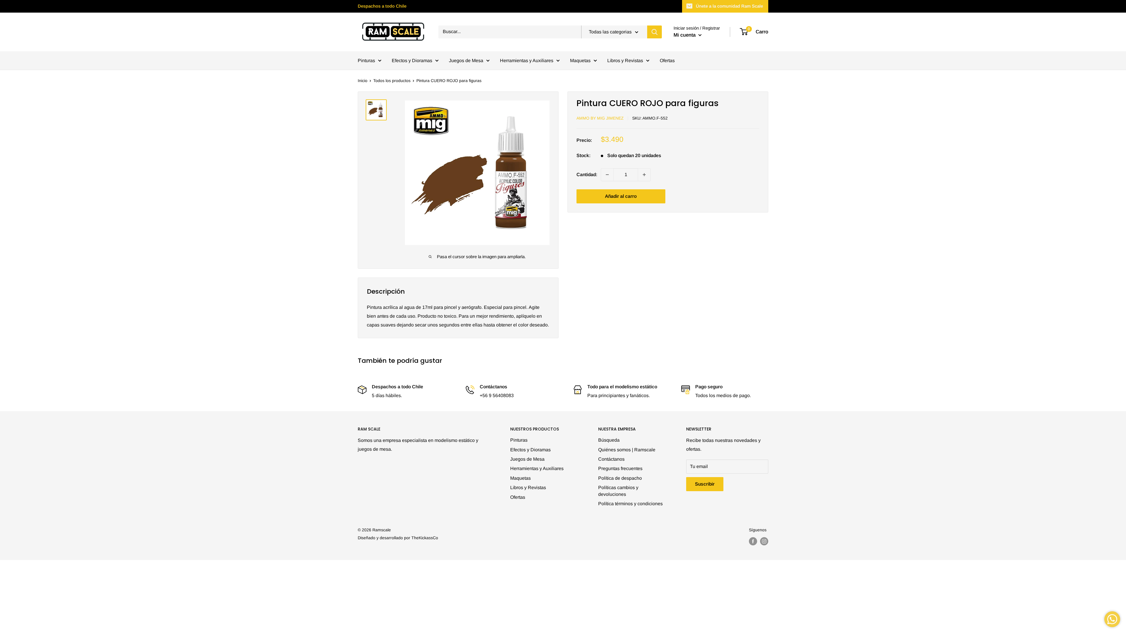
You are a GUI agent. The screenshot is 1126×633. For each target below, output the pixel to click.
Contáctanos (611, 459)
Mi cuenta (685, 35)
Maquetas (580, 60)
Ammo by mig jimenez (600, 118)
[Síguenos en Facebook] (753, 541)
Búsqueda (609, 440)
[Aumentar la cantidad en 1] (644, 175)
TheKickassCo (424, 537)
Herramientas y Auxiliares (526, 60)
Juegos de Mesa (466, 60)
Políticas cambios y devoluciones (618, 490)
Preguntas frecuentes (620, 468)
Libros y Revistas (625, 60)
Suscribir (705, 483)
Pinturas (366, 60)
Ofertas (667, 60)
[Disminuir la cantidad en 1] (607, 175)
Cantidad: (586, 174)
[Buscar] (654, 31)
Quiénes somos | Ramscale (626, 449)
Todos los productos (392, 80)
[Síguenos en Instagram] (764, 541)
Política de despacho (620, 478)
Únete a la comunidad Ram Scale (729, 6)
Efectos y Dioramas (412, 60)
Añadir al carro (621, 196)
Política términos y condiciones (630, 503)
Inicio (362, 80)
